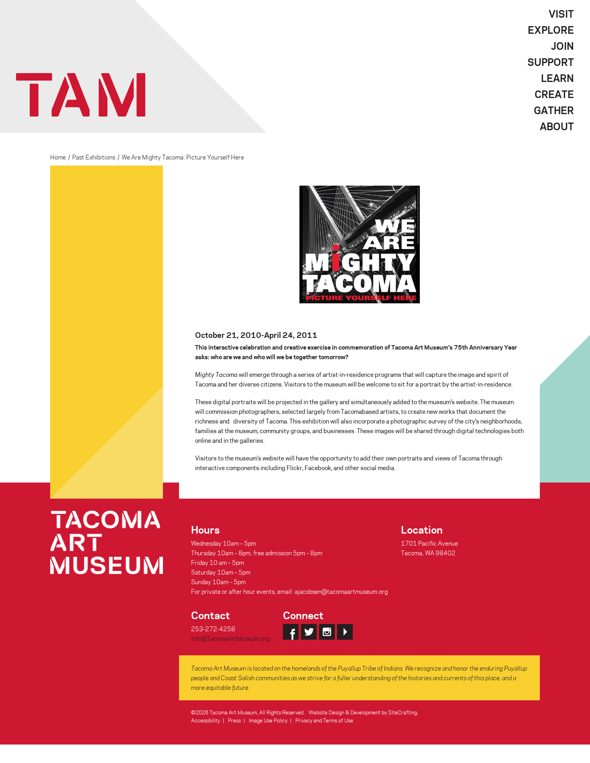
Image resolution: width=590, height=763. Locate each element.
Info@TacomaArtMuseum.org (230, 638)
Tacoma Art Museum (80, 95)
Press (234, 720)
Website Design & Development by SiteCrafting (363, 712)
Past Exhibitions (93, 157)
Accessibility (205, 720)
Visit (561, 13)
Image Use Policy (268, 720)
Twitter (309, 632)
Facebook (291, 632)
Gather (554, 110)
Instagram (327, 632)
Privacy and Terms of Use (324, 720)
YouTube (345, 632)
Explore (551, 29)
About (557, 126)
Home (58, 157)
